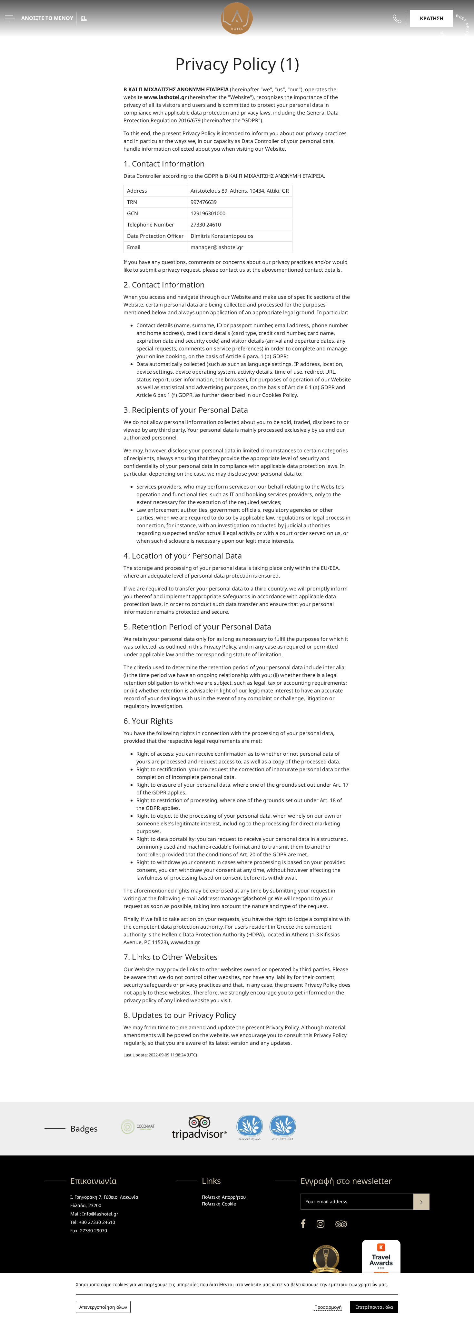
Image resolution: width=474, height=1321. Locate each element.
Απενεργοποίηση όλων (103, 1307)
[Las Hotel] (237, 17)
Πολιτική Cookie (219, 1204)
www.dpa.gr (185, 942)
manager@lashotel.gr (217, 247)
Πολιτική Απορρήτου (224, 1197)
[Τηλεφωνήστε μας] (397, 19)
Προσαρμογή (328, 1307)
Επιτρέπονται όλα (374, 1307)
